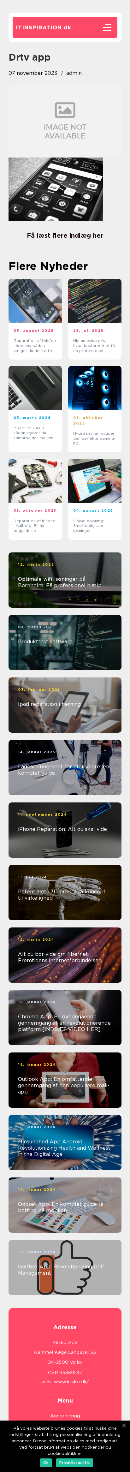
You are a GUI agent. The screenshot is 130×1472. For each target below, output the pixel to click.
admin (74, 73)
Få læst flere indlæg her (65, 235)
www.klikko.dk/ (71, 1382)
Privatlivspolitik (74, 1462)
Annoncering (65, 1416)
